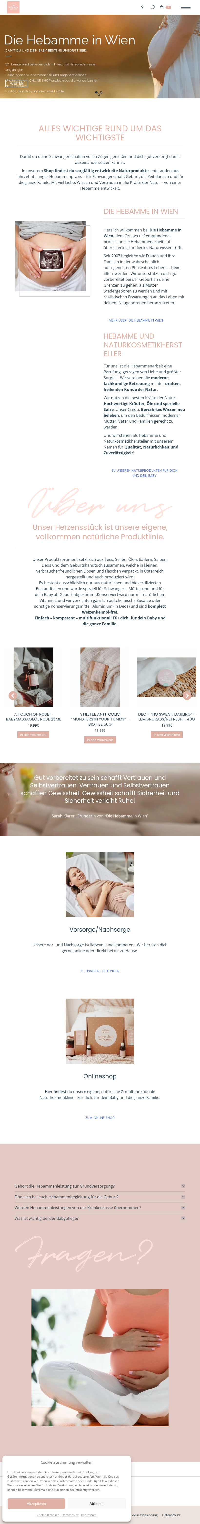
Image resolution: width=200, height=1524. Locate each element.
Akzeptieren (36, 1504)
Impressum (89, 1515)
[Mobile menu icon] (186, 7)
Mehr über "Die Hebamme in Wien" (136, 320)
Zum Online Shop (100, 1117)
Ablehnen (97, 1504)
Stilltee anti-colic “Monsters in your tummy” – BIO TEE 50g (100, 719)
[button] (13, 695)
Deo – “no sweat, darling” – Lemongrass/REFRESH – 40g (167, 716)
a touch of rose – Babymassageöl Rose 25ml (33, 716)
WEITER (17, 83)
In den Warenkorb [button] (33, 735)
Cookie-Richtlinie (48, 1515)
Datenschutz (70, 1515)
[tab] (100, 1186)
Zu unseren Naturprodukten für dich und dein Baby (144, 473)
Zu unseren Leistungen (100, 971)
